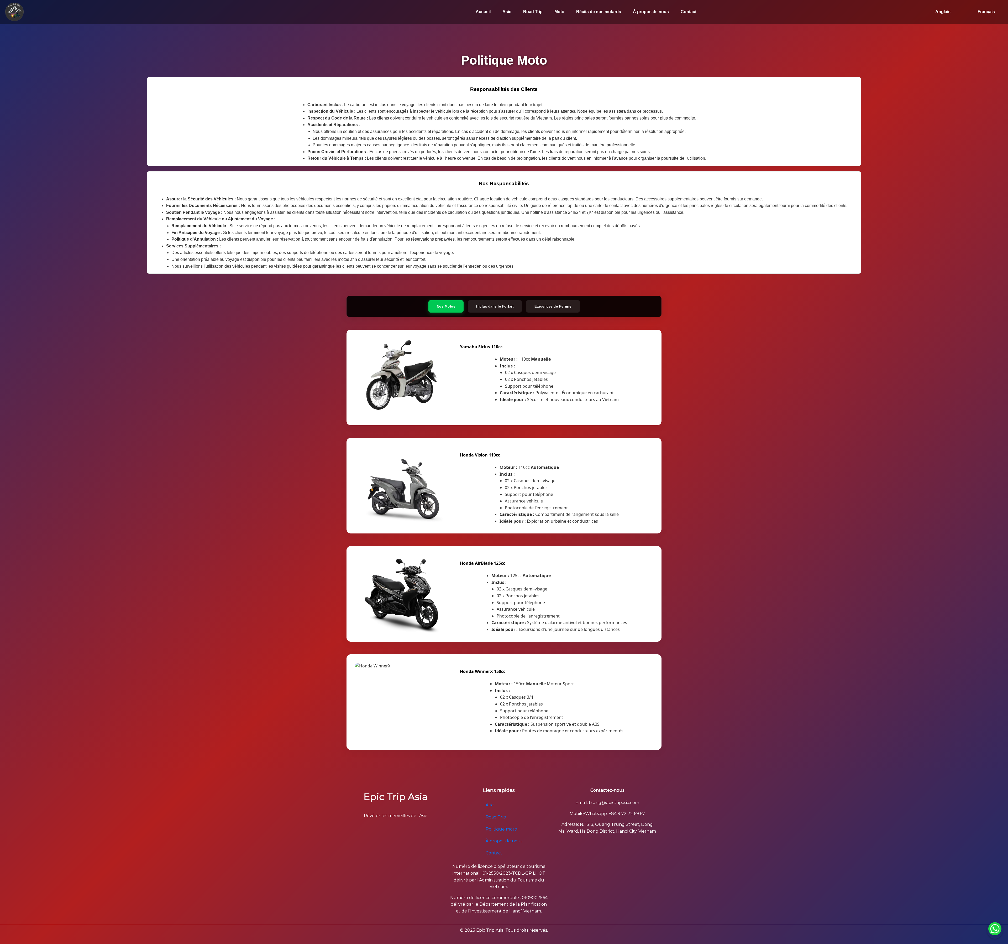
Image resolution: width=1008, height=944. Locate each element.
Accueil (483, 11)
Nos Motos (446, 306)
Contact (688, 11)
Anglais (943, 11)
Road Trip (533, 11)
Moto (559, 11)
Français (986, 11)
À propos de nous (651, 11)
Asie (506, 11)
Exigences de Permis (552, 306)
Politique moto (501, 829)
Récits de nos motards (598, 11)
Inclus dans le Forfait (494, 306)
